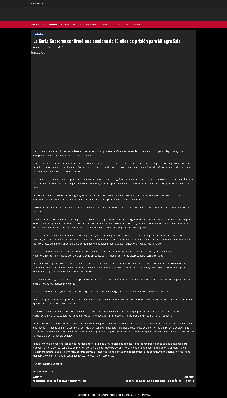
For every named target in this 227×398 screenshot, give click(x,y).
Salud (117, 24)
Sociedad (77, 24)
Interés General (50, 24)
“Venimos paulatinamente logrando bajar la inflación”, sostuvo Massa (159, 378)
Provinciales (90, 24)
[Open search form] (195, 24)
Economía (35, 24)
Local (126, 24)
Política (65, 24)
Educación (137, 24)
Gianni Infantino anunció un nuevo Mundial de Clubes (59, 378)
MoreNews (129, 394)
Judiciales (39, 34)
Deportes (106, 24)
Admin (36, 47)
